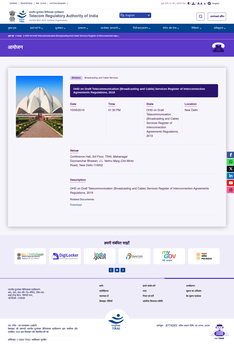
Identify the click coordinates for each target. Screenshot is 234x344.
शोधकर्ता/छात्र (27, 3)
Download (76, 205)
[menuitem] (12, 28)
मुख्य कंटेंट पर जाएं (168, 4)
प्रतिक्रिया (103, 291)
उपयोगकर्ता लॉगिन (217, 16)
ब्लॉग (101, 286)
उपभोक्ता (13, 3)
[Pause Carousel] (117, 270)
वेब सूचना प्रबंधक (193, 296)
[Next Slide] (123, 270)
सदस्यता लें (104, 296)
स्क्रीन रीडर (181, 4)
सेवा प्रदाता (41, 3)
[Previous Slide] (111, 270)
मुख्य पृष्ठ (11, 36)
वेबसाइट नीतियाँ (105, 301)
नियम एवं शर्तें (148, 296)
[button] (189, 3)
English (216, 4)
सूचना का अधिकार (194, 291)
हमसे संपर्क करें (149, 286)
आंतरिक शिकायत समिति (153, 301)
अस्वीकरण (190, 286)
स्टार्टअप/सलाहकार (58, 3)
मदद (145, 291)
